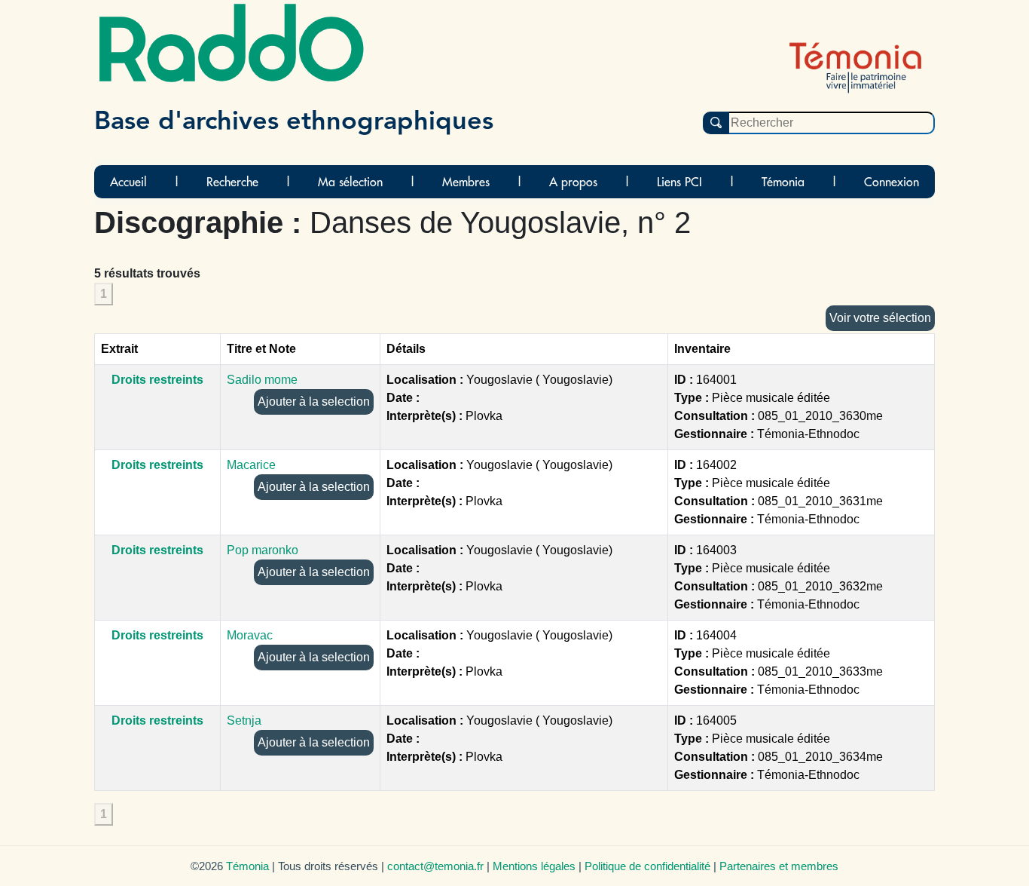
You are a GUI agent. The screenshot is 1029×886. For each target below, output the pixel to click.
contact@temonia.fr (435, 866)
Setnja (244, 720)
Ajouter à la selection (314, 401)
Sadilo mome (262, 379)
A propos (573, 181)
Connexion (891, 181)
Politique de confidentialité (647, 866)
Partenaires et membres (778, 866)
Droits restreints (157, 379)
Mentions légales (534, 866)
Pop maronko (262, 550)
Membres (466, 181)
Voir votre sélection (880, 317)
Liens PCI (679, 181)
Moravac (250, 635)
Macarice (251, 464)
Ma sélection (350, 181)
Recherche (232, 181)
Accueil (128, 181)
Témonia (783, 181)
